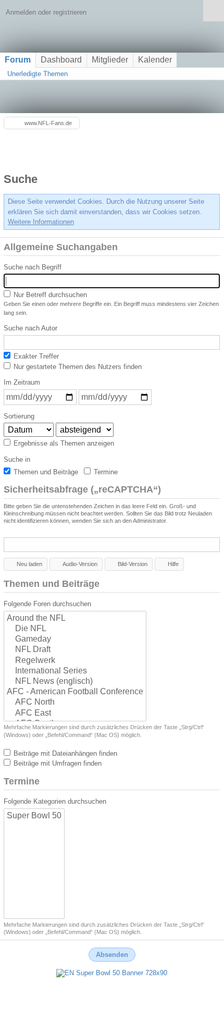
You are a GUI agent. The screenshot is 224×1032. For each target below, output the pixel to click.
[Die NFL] (75, 629)
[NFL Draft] (75, 650)
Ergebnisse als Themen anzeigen (62, 443)
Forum (18, 59)
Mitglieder (110, 59)
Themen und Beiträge (44, 472)
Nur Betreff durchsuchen (49, 295)
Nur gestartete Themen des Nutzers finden (76, 367)
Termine (105, 472)
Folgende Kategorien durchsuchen (55, 801)
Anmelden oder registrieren (46, 12)
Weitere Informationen (41, 222)
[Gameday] (75, 639)
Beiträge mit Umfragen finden (56, 763)
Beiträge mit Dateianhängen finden (64, 753)
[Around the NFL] (75, 618)
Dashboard (61, 59)
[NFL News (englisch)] (75, 682)
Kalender (155, 59)
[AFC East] (75, 713)
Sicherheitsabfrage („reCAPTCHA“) (82, 489)
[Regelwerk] (75, 661)
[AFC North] (75, 702)
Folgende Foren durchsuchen (47, 604)
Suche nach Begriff (32, 267)
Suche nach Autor (30, 328)
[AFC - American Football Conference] (75, 692)
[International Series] (75, 671)
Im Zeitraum (22, 382)
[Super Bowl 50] (34, 816)
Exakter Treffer (35, 356)
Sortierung (19, 416)
